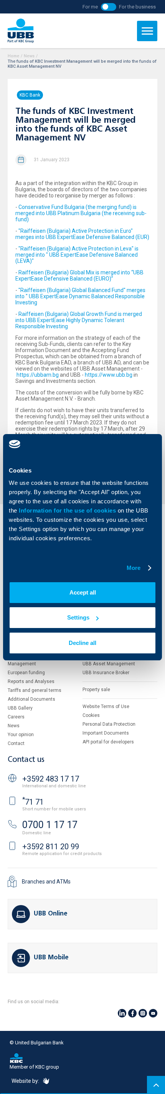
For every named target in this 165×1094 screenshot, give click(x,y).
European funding (26, 672)
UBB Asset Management (108, 663)
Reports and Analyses (31, 681)
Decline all (82, 643)
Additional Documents (31, 699)
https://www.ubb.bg (108, 375)
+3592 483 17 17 (50, 778)
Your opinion (21, 734)
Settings (78, 617)
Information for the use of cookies (68, 510)
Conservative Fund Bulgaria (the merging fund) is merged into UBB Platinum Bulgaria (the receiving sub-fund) (81, 213)
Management (22, 663)
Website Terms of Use (105, 706)
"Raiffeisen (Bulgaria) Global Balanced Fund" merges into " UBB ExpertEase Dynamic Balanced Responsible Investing (80, 296)
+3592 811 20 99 (50, 846)
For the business (137, 7)
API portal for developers (108, 742)
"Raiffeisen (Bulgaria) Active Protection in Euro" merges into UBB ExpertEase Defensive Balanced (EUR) (82, 234)
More (133, 568)
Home (13, 55)
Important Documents (105, 733)
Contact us (26, 759)
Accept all (82, 592)
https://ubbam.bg (37, 375)
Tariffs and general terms (34, 690)
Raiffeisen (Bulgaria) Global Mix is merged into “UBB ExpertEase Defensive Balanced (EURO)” (79, 275)
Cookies (91, 715)
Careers (16, 717)
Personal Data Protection (108, 724)
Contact (16, 743)
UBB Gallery (20, 708)
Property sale (96, 689)
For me (90, 7)
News (29, 55)
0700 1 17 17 (50, 824)
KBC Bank (30, 95)
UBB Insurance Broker (105, 672)
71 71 (33, 802)
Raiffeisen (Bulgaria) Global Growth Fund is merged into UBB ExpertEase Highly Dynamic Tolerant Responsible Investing (78, 320)
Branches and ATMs (46, 882)
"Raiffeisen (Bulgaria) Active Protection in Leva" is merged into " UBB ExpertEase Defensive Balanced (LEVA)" (77, 255)
